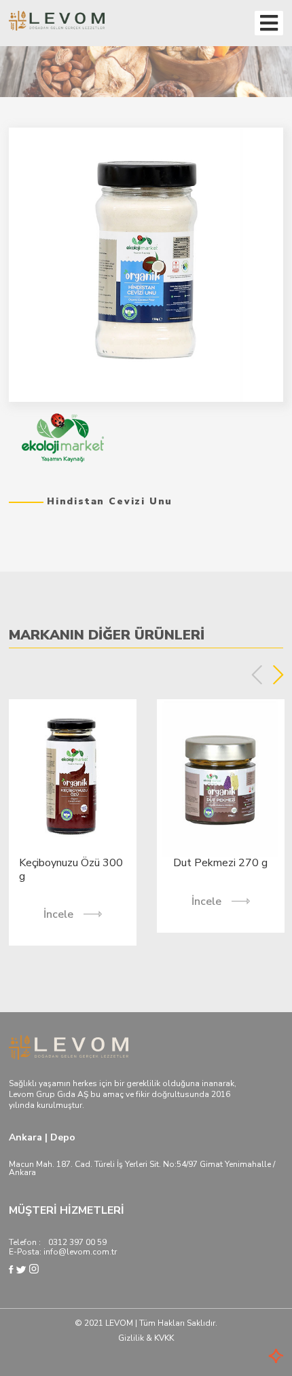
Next (278, 674)
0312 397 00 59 (77, 1242)
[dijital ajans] (256, 1357)
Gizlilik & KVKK (146, 1338)
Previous (257, 674)
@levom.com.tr (87, 1251)
